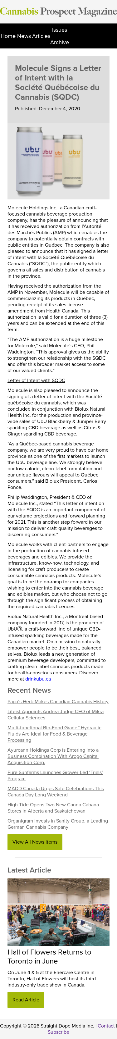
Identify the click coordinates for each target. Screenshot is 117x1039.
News (24, 36)
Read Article (25, 1000)
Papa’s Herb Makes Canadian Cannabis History (58, 702)
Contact (107, 1026)
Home (8, 36)
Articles (41, 36)
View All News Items (34, 842)
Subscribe (58, 1032)
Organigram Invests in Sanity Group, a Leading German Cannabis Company (57, 824)
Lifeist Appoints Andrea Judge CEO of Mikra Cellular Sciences (55, 715)
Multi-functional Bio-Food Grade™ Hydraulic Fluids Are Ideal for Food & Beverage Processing (54, 734)
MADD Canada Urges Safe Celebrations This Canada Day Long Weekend (55, 792)
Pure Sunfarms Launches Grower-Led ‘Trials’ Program (55, 775)
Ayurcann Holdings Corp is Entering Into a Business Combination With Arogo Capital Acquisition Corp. (53, 756)
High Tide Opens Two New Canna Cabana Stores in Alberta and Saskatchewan (53, 808)
